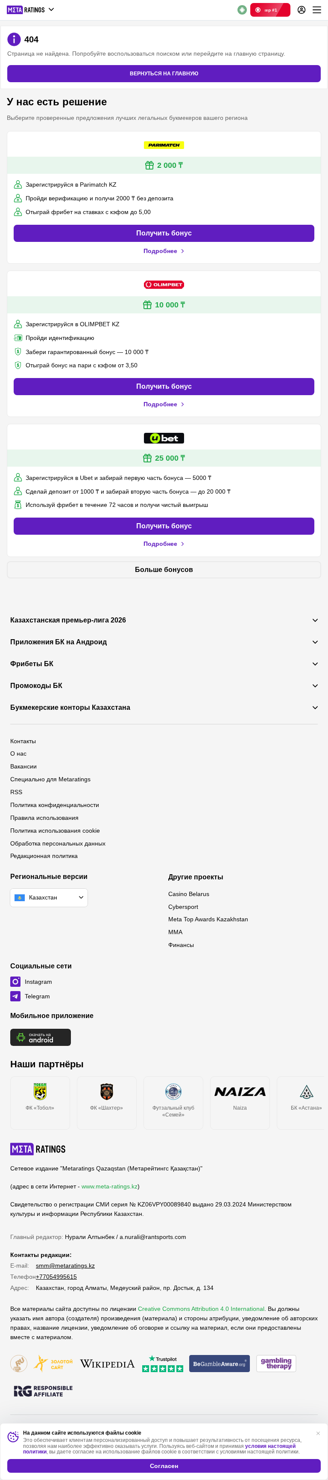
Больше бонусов (164, 569)
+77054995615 (56, 1276)
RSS (16, 792)
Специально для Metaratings (50, 779)
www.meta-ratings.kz (110, 1186)
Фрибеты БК (31, 664)
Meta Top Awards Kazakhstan (208, 919)
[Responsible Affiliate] (43, 1392)
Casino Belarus (188, 893)
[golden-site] (53, 1364)
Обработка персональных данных (57, 843)
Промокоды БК (36, 685)
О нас (18, 753)
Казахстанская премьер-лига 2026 (68, 620)
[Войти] (301, 10)
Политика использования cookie (55, 830)
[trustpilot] (162, 1364)
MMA (175, 932)
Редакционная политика (44, 855)
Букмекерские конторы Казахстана (70, 707)
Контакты (23, 741)
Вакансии (23, 766)
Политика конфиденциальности (54, 804)
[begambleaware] (219, 1364)
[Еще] (317, 10)
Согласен (164, 1465)
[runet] (18, 1364)
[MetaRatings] (38, 1149)
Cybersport (183, 906)
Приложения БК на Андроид (58, 642)
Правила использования (44, 817)
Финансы (181, 944)
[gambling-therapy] (276, 1364)
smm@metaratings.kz (65, 1265)
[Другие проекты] (31, 10)
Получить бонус (164, 233)
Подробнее (160, 250)
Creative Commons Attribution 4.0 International (201, 1308)
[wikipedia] (107, 1364)
